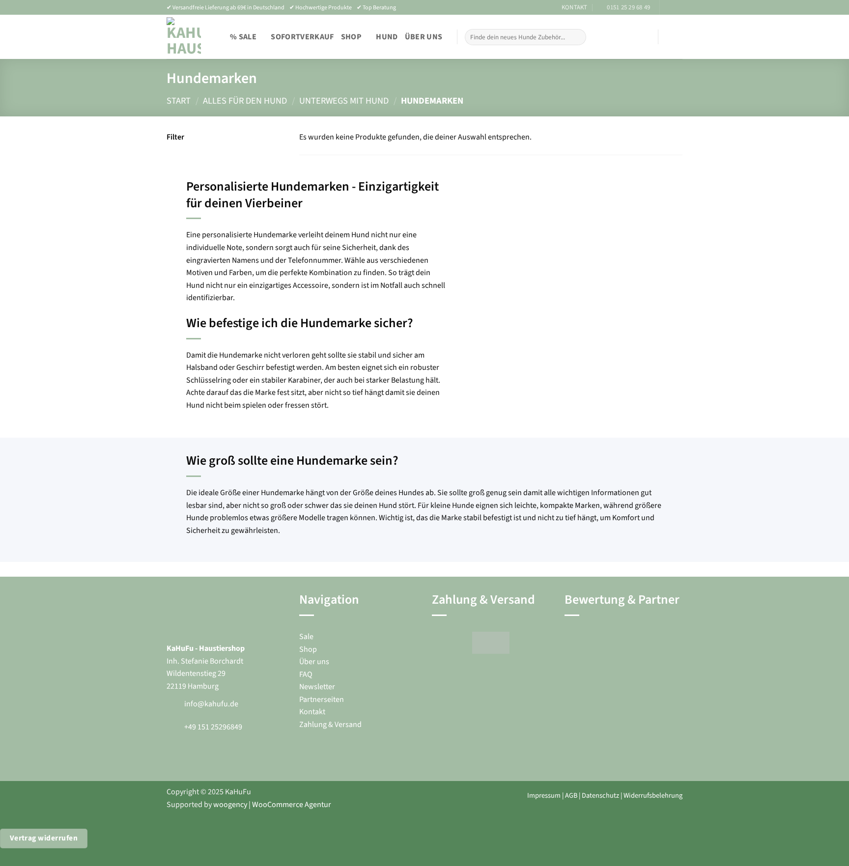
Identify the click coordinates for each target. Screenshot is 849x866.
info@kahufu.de (211, 703)
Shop (351, 36)
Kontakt (312, 711)
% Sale (243, 36)
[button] (637, 37)
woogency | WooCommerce (258, 804)
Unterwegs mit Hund (344, 100)
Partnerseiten (321, 699)
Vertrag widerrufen (44, 838)
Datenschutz (600, 795)
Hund (386, 36)
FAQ (305, 674)
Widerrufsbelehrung (652, 795)
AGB (571, 795)
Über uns (424, 36)
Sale (306, 636)
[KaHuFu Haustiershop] (184, 36)
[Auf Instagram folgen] (677, 7)
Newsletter (317, 686)
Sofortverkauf (302, 36)
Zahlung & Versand (330, 724)
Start (179, 100)
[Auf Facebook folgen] (668, 7)
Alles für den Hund (245, 100)
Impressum (544, 795)
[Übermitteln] (576, 37)
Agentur (317, 804)
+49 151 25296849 (213, 727)
